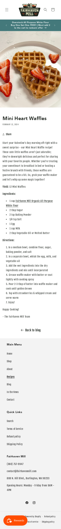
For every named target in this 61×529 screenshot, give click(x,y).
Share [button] (9, 134)
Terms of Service (15, 428)
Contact (10, 399)
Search (10, 421)
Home (9, 353)
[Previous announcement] (6, 25)
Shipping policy (48, 522)
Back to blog (33, 330)
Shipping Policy (15, 444)
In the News (13, 392)
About (10, 369)
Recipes (11, 376)
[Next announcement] (54, 25)
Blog (9, 384)
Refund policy (14, 436)
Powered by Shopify (33, 516)
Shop (9, 361)
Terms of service (31, 522)
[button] (7, 9)
